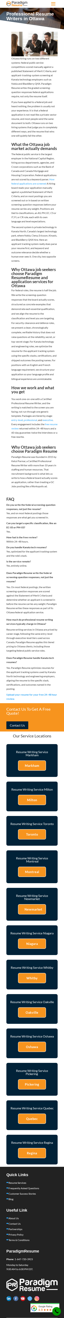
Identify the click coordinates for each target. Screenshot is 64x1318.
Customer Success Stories (22, 1193)
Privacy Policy (16, 1234)
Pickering (32, 1084)
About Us (14, 1218)
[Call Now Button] (56, 1311)
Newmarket (33, 909)
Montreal (32, 872)
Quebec (32, 1119)
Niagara (32, 944)
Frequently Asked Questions (24, 1188)
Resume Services (17, 1182)
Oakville (32, 1012)
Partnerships (15, 1229)
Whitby (32, 978)
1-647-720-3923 (24, 1259)
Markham (32, 765)
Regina (32, 1153)
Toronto (32, 834)
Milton (32, 800)
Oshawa (32, 1047)
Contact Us (17, 725)
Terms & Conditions (19, 1240)
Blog (11, 1199)
